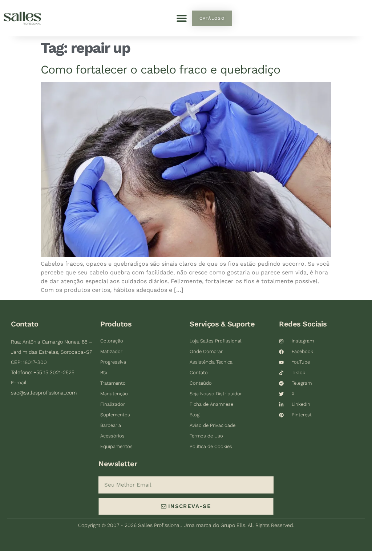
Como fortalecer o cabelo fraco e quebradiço (160, 69)
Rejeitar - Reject (314, 524)
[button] (181, 18)
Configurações (85, 524)
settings (50, 544)
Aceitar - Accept (250, 524)
